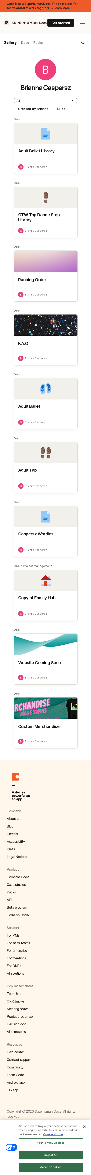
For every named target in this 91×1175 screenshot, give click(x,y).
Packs (38, 43)
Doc (17, 119)
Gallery (10, 43)
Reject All (50, 1155)
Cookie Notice (53, 1134)
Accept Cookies (51, 1167)
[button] (64, 43)
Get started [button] (60, 23)
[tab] (33, 110)
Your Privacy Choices (51, 1142)
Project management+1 (39, 566)
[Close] (84, 1126)
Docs (25, 43)
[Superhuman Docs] (25, 22)
